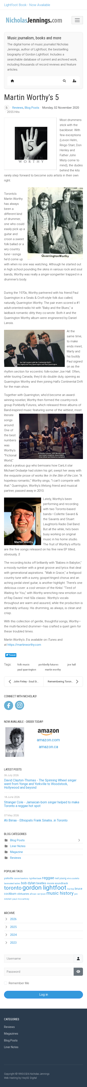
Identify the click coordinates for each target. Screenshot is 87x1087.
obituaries (23, 893)
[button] (64, 81)
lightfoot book (35, 878)
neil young (60, 878)
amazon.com (48, 739)
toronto (13, 888)
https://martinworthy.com (24, 645)
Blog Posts (32, 107)
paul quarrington (26, 669)
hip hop (70, 889)
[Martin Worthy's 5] (30, 144)
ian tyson (41, 894)
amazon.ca (48, 746)
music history (60, 893)
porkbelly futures (48, 664)
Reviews (17, 107)
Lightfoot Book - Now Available (27, 5)
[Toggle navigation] (77, 20)
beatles (41, 883)
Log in (43, 994)
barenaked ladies (12, 883)
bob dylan (28, 883)
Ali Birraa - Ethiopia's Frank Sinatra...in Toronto (36, 820)
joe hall (71, 664)
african (33, 894)
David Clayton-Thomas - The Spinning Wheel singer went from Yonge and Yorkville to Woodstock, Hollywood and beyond (40, 783)
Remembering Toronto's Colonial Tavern (65, 681)
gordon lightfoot (44, 887)
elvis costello (73, 878)
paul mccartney (20, 899)
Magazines (11, 1033)
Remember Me (19, 983)
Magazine (16, 852)
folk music (23, 664)
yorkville (8, 878)
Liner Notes (17, 846)
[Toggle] (80, 840)
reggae (48, 878)
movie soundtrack (57, 883)
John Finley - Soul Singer (28, 681)
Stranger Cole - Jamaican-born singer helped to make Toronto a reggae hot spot (41, 804)
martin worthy (53, 669)
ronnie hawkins (21, 878)
